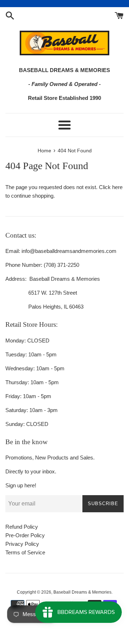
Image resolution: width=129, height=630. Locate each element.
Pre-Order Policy (25, 535)
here (117, 187)
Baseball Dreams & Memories (82, 592)
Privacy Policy (22, 544)
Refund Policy (21, 527)
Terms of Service (25, 552)
